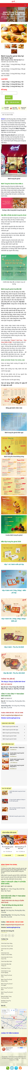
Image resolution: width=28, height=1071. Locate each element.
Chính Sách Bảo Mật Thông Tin (6, 964)
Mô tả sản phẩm (7, 114)
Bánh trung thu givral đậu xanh (20, 847)
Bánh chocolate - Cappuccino (17, 747)
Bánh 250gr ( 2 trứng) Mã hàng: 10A (12, 86)
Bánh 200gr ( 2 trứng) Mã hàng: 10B (12, 84)
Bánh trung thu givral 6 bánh (9, 739)
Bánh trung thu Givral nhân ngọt (18, 17)
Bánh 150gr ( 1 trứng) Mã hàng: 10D (12, 82)
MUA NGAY (8, 97)
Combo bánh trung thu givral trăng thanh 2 (17, 766)
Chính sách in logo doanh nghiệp (6, 971)
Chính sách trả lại (5, 968)
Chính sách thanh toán (7, 946)
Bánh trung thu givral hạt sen (7, 847)
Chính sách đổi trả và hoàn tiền (6, 958)
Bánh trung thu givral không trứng (11, 732)
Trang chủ (5, 17)
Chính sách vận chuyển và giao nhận (6, 953)
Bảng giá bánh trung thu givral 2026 (6, 997)
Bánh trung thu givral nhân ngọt (10, 729)
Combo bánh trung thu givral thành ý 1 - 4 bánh (17, 760)
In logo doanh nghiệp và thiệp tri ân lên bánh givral (17, 800)
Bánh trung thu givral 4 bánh (9, 736)
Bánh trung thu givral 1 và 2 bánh (7, 984)
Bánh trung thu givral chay (6, 976)
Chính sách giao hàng (6, 943)
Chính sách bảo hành (6, 961)
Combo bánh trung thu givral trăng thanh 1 (17, 753)
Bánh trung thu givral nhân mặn (10, 726)
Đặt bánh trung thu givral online (17, 816)
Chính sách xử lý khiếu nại (7, 949)
